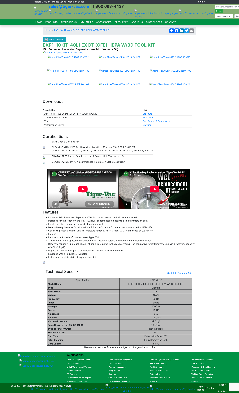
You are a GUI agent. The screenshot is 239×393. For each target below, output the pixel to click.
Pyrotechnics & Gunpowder (203, 360)
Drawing (147, 125)
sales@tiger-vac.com (68, 6)
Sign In (201, 1)
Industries (86, 22)
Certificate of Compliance (156, 121)
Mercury (153, 381)
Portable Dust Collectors (119, 381)
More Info (148, 117)
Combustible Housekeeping (79, 378)
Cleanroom (113, 374)
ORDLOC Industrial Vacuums (79, 367)
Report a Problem (222, 388)
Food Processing (115, 363)
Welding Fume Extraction (202, 374)
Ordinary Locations (75, 370)
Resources (121, 22)
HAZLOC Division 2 (75, 363)
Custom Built (196, 381)
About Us (137, 22)
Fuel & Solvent (197, 363)
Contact (170, 22)
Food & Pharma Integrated (120, 360)
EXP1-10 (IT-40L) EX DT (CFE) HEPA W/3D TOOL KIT (81, 30)
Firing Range (114, 370)
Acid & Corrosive (157, 367)
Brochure (147, 113)
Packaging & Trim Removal (203, 367)
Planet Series (59, 1)
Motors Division (42, 1)
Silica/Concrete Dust (159, 370)
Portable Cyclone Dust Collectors (164, 360)
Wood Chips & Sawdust (201, 378)
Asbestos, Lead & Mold (160, 378)
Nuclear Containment (200, 370)
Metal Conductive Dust (77, 381)
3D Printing (72, 374)
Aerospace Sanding (158, 363)
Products (51, 22)
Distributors (154, 22)
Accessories (103, 22)
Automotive (155, 374)
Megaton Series (76, 1)
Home (38, 22)
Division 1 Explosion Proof (78, 360)
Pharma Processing (117, 367)
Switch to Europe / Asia (179, 273)
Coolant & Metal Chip (117, 378)
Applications (69, 22)
